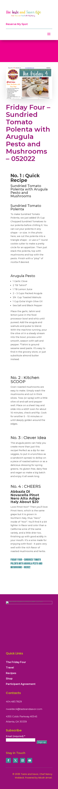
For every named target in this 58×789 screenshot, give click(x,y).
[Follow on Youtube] (29, 760)
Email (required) (15, 736)
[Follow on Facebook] (8, 760)
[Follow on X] (15, 760)
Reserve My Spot (17, 24)
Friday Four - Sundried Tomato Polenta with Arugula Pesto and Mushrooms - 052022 (26, 563)
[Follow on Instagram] (22, 760)
